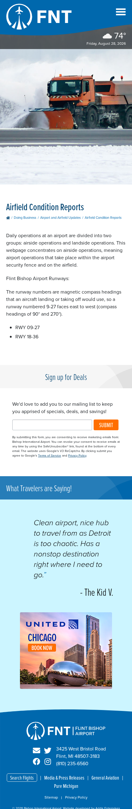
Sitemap (51, 797)
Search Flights (22, 777)
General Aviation (105, 777)
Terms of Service (49, 455)
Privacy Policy (77, 455)
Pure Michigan (66, 786)
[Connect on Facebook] (36, 761)
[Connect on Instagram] (47, 761)
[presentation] (66, 687)
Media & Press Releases (64, 777)
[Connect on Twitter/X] (47, 750)
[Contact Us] (36, 750)
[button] (121, 11)
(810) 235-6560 (72, 763)
